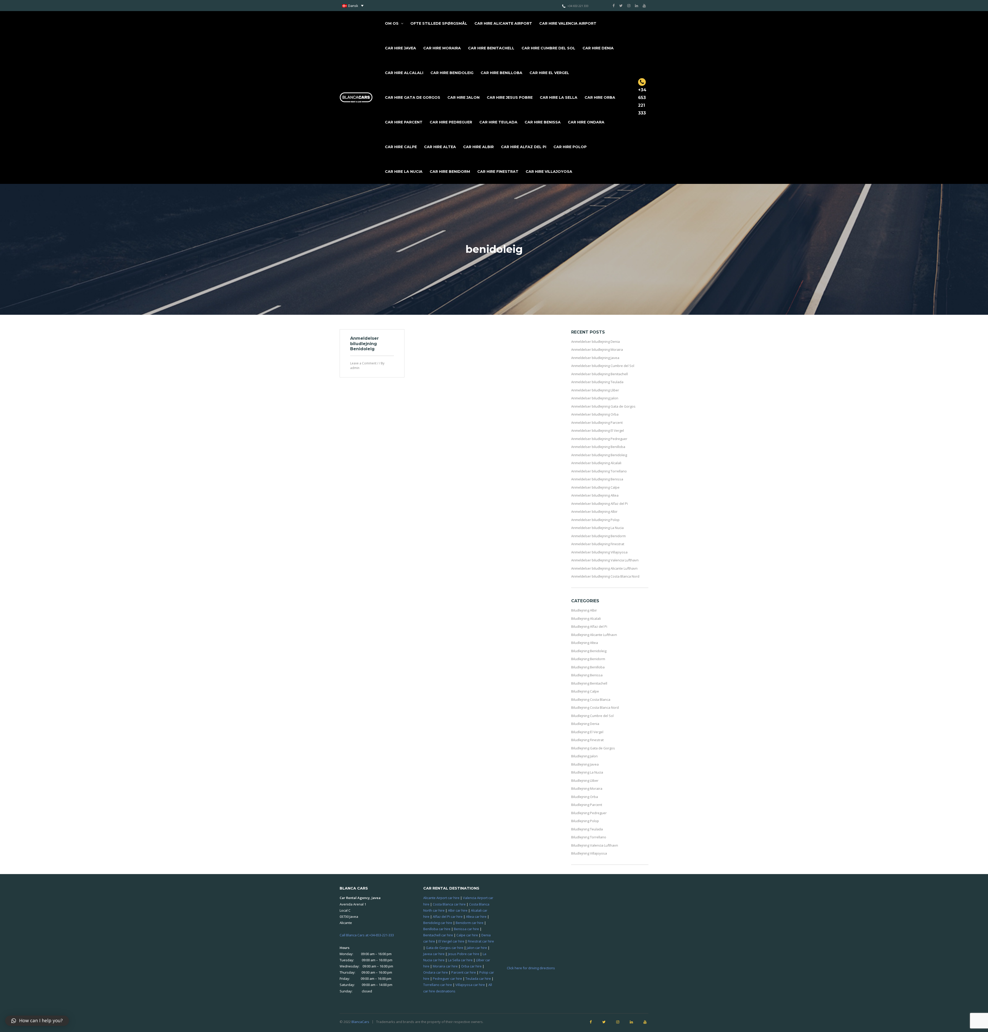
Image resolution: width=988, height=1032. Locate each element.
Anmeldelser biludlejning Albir (594, 511)
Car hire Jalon (463, 97)
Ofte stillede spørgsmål (438, 23)
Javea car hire (434, 954)
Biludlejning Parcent (586, 804)
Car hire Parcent (403, 122)
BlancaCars (360, 1021)
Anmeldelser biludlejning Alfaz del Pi (599, 503)
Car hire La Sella (558, 97)
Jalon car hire (477, 947)
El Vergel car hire (451, 941)
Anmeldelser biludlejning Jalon (594, 398)
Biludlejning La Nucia (587, 772)
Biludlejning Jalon (584, 756)
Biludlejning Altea (584, 642)
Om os (392, 23)
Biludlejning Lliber (584, 780)
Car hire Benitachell (491, 48)
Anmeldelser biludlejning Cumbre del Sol (602, 365)
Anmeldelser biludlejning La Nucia (597, 527)
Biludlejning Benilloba (588, 667)
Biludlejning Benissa (587, 675)
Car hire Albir (478, 147)
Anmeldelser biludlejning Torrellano (599, 471)
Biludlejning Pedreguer (589, 813)
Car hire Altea (440, 147)
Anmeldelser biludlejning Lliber (595, 390)
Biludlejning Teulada (587, 829)
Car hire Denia (598, 48)
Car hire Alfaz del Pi (523, 147)
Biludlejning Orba (584, 796)
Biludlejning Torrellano (588, 837)
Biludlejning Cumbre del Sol (592, 715)
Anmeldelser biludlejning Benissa (597, 479)
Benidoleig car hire (437, 922)
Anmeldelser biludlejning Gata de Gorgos (603, 406)
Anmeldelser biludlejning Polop (595, 519)
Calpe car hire (467, 935)
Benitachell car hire (438, 935)
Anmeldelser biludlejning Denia (595, 341)
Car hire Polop (570, 147)
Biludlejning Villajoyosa (589, 853)
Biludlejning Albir (584, 610)
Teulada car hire (478, 978)
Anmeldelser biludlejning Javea (595, 357)
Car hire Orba (600, 97)
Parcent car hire (463, 972)
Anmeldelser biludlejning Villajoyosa (599, 552)
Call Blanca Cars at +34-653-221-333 (367, 935)
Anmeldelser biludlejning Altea (595, 495)
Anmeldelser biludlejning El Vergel (597, 430)
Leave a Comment (363, 363)
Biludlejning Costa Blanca (590, 699)
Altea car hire (476, 916)
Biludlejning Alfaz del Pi (589, 626)
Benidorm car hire (469, 922)
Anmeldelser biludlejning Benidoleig (364, 344)
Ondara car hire (435, 972)
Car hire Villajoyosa (549, 171)
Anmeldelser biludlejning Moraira (597, 349)
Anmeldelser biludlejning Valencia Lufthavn (605, 560)
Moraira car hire (445, 966)
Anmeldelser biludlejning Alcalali (596, 463)
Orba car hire (471, 966)
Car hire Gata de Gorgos (412, 97)
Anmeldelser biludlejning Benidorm (598, 536)
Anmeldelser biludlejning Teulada (597, 382)
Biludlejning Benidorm (588, 659)
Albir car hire (457, 910)
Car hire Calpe (401, 147)
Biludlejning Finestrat (587, 740)
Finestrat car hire (481, 941)
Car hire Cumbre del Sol (548, 48)
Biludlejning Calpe (585, 691)
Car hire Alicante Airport (503, 23)
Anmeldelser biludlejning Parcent (597, 422)
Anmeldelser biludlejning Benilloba (598, 446)
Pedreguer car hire (447, 978)
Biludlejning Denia (585, 723)
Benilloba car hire (437, 929)
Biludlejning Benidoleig (588, 651)
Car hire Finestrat (497, 171)
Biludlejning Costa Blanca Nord (595, 707)
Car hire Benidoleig (451, 72)
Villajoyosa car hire (470, 984)
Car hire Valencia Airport (567, 23)
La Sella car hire (460, 960)
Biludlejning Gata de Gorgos (593, 748)
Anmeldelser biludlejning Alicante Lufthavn (604, 568)
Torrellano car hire (437, 984)
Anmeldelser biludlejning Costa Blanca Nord (605, 576)
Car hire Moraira (442, 48)
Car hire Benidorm (450, 171)
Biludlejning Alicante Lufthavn (594, 634)
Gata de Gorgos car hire (444, 947)
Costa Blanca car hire (449, 904)
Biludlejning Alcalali (586, 618)
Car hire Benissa (543, 122)
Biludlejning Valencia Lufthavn (594, 845)
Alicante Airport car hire (441, 897)
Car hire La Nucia (403, 171)
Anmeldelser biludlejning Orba (595, 414)
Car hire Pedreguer (451, 122)
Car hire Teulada (498, 122)
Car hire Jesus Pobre (510, 97)
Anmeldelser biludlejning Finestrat (597, 544)
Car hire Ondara (586, 122)
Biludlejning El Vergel (587, 732)
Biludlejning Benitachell (589, 683)
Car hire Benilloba (501, 72)
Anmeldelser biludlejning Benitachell (599, 374)
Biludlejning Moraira (586, 788)
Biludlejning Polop (585, 821)
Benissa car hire (466, 929)
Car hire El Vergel (549, 72)
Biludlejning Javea (585, 764)
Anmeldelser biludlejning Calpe (595, 487)
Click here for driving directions (531, 968)
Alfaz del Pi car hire (448, 916)
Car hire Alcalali (404, 72)
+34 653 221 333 (577, 6)
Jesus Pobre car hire (463, 954)
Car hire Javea (400, 48)
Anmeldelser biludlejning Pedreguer (599, 438)
